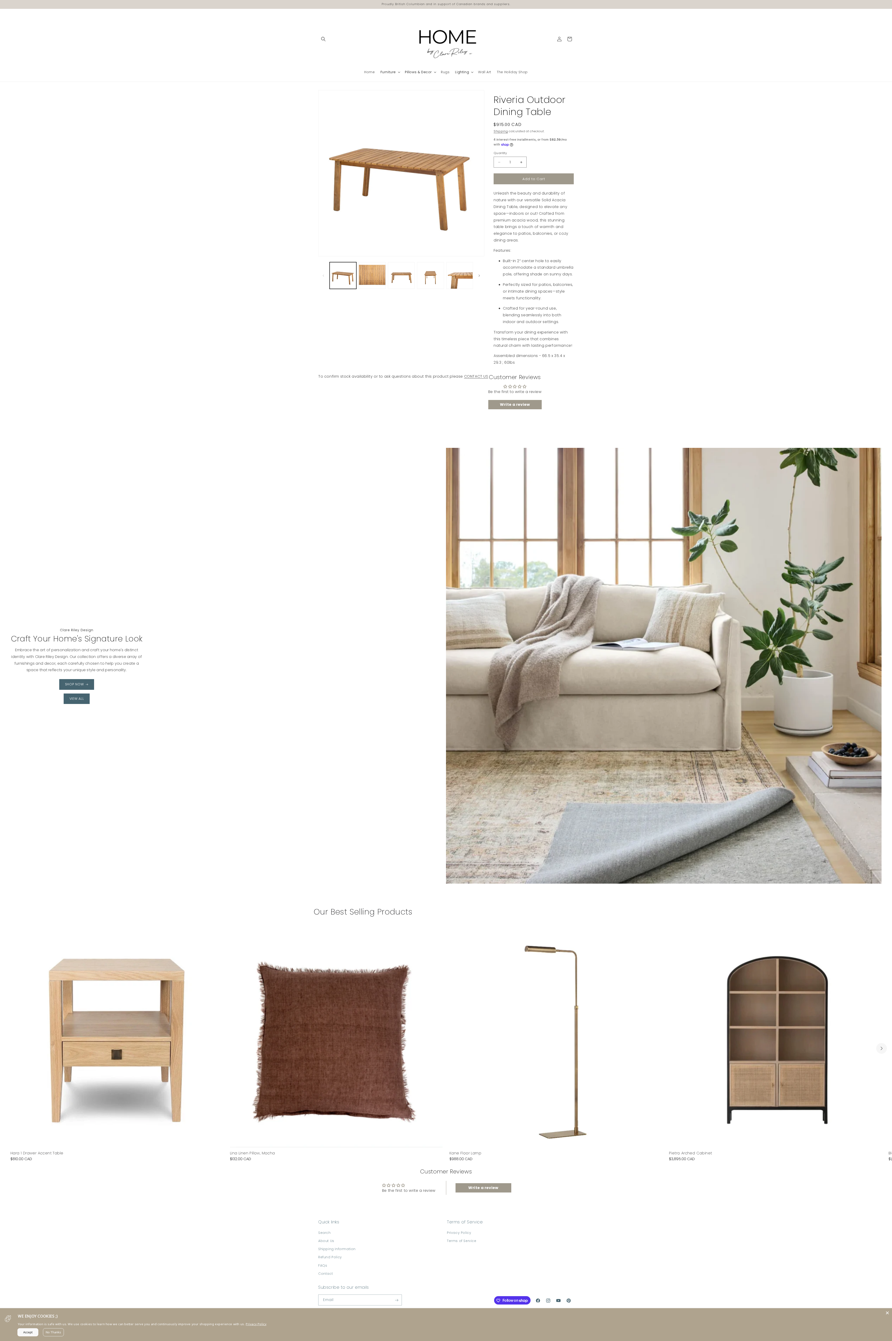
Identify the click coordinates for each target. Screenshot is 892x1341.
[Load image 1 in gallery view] (343, 275)
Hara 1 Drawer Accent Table (36, 1153)
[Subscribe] (396, 1300)
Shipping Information (337, 1248)
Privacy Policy (459, 1232)
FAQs (322, 1265)
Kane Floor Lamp (465, 1153)
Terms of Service (461, 1240)
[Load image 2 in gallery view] (372, 275)
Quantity (500, 153)
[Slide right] (479, 276)
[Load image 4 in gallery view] (430, 275)
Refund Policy (330, 1257)
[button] (323, 39)
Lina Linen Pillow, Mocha (252, 1153)
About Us (326, 1240)
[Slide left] (323, 276)
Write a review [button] (515, 404)
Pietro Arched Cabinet (690, 1153)
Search (324, 1232)
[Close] (887, 1313)
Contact (325, 1273)
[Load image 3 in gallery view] (401, 275)
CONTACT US (476, 376)
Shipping (501, 131)
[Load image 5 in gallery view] (459, 275)
